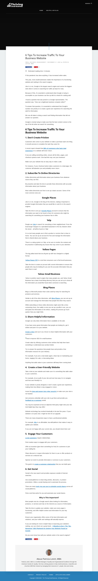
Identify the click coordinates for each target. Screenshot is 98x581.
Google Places (47, 211)
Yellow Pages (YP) (31, 260)
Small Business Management (35, 62)
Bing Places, (56, 298)
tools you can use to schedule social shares (51, 486)
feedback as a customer (33, 400)
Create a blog (29, 332)
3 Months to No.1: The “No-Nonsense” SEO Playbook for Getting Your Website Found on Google (48, 528)
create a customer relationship (44, 464)
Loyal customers (31, 438)
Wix (35, 422)
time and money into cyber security (44, 391)
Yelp (34, 224)
